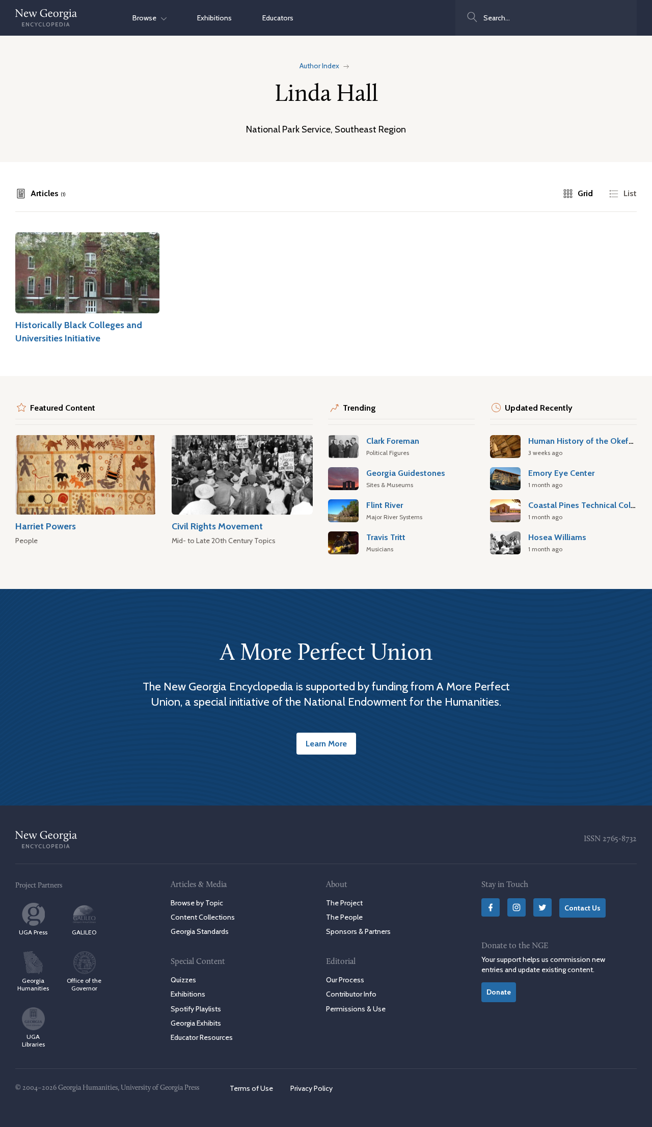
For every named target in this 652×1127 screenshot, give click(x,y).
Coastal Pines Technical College (587, 505)
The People (344, 917)
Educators (277, 17)
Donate (498, 992)
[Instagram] (516, 907)
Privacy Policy (311, 1088)
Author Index (319, 65)
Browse (146, 17)
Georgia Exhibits (196, 1023)
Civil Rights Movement (217, 526)
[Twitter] (542, 907)
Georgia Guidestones (405, 473)
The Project (344, 902)
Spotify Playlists (196, 1008)
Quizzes (183, 979)
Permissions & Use (356, 1008)
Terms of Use (251, 1088)
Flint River (384, 505)
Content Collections (203, 917)
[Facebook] (490, 907)
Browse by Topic (197, 902)
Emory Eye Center (561, 473)
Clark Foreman (392, 441)
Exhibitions (214, 17)
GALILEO (84, 932)
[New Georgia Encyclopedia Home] (46, 18)
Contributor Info (351, 994)
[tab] (40, 193)
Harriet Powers (45, 526)
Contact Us (582, 908)
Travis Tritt (385, 537)
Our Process (345, 979)
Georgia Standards (200, 931)
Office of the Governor (84, 984)
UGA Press (33, 932)
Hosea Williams (557, 537)
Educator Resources (202, 1037)
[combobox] (546, 18)
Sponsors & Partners (358, 931)
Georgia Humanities (33, 984)
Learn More (326, 743)
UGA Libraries (33, 1040)
